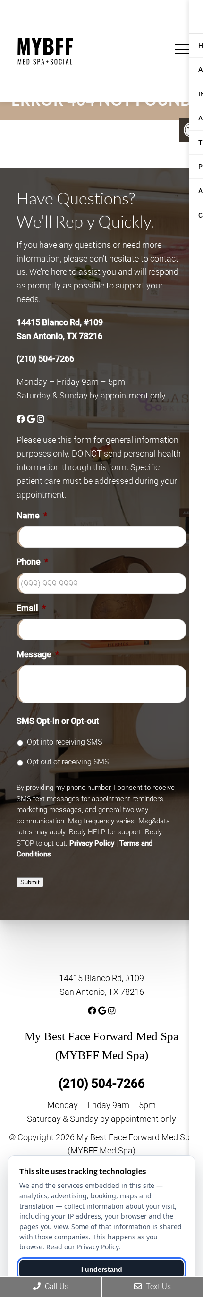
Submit (30, 882)
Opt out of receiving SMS (68, 761)
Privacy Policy (91, 843)
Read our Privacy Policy (82, 1246)
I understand (101, 1269)
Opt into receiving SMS (64, 742)
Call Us (55, 1286)
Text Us (157, 1286)
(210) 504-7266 (45, 359)
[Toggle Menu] (184, 49)
